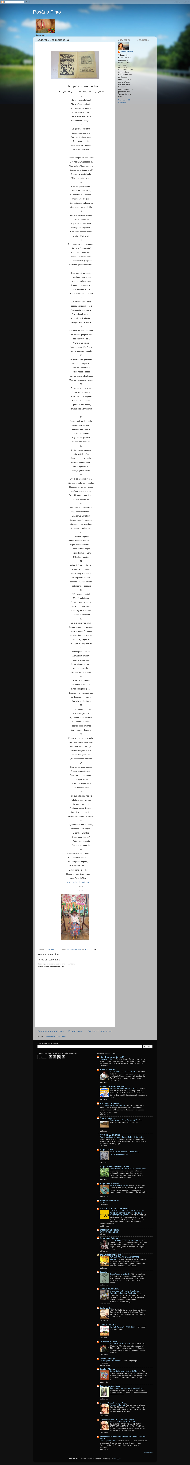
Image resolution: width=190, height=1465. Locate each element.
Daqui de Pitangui (107, 1359)
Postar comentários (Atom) (56, 1036)
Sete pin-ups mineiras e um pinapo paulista (126, 1388)
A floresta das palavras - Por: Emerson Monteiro (128, 1169)
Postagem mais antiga (100, 1031)
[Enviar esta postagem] (94, 949)
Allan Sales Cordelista (109, 1103)
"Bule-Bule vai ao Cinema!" (112, 1057)
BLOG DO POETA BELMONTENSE (114, 1209)
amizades (103, 1203)
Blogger (117, 1458)
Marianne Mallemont (117, 1405)
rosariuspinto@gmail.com (78, 882)
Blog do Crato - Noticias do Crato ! (115, 1167)
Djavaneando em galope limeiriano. (113, 1105)
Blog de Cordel (106, 1150)
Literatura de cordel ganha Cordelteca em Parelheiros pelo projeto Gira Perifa (125, 1292)
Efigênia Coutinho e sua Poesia (113, 1403)
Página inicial (75, 1031)
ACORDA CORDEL (108, 1070)
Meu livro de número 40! (119, 1186)
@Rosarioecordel (74, 949)
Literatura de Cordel (107, 1059)
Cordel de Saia (106, 1308)
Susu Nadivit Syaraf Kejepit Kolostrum (124, 1089)
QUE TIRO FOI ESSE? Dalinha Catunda (125, 1240)
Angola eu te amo (107, 1118)
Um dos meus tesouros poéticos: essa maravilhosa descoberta (124, 1153)
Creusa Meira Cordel (108, 1342)
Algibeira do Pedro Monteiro (112, 1086)
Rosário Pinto (47, 12)
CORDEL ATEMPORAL (109, 1289)
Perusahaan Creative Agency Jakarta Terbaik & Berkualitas (122, 1137)
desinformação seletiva (110, 1386)
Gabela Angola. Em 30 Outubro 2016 (124, 1120)
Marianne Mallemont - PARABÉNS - (123, 1422)
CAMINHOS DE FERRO (109, 1230)
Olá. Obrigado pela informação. (111, 1361)
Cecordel (104, 1272)
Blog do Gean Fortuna (109, 1201)
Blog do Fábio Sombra (109, 1184)
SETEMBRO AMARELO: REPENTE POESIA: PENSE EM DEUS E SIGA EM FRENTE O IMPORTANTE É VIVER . (127, 1213)
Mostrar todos (148, 1452)
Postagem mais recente (50, 1031)
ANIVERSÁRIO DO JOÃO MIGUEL (123, 1072)
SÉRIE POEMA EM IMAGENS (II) (123, 1327)
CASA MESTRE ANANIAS (110, 1255)
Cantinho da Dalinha (109, 1238)
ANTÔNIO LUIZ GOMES (110, 1135)
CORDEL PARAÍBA (108, 1325)
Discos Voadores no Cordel (120, 1274)
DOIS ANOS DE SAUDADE (120, 1344)
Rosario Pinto (53, 949)
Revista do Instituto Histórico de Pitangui (125, 1371)
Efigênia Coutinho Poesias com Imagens (117, 1420)
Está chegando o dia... (108, 1441)
